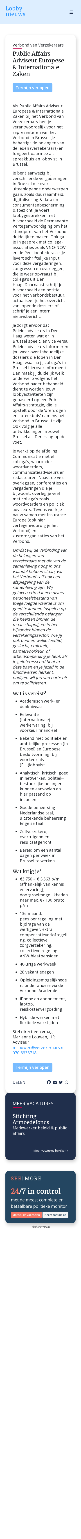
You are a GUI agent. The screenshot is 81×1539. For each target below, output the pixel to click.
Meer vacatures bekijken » (51, 1151)
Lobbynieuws (15, 11)
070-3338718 (24, 1052)
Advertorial (41, 1226)
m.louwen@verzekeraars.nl (38, 1047)
